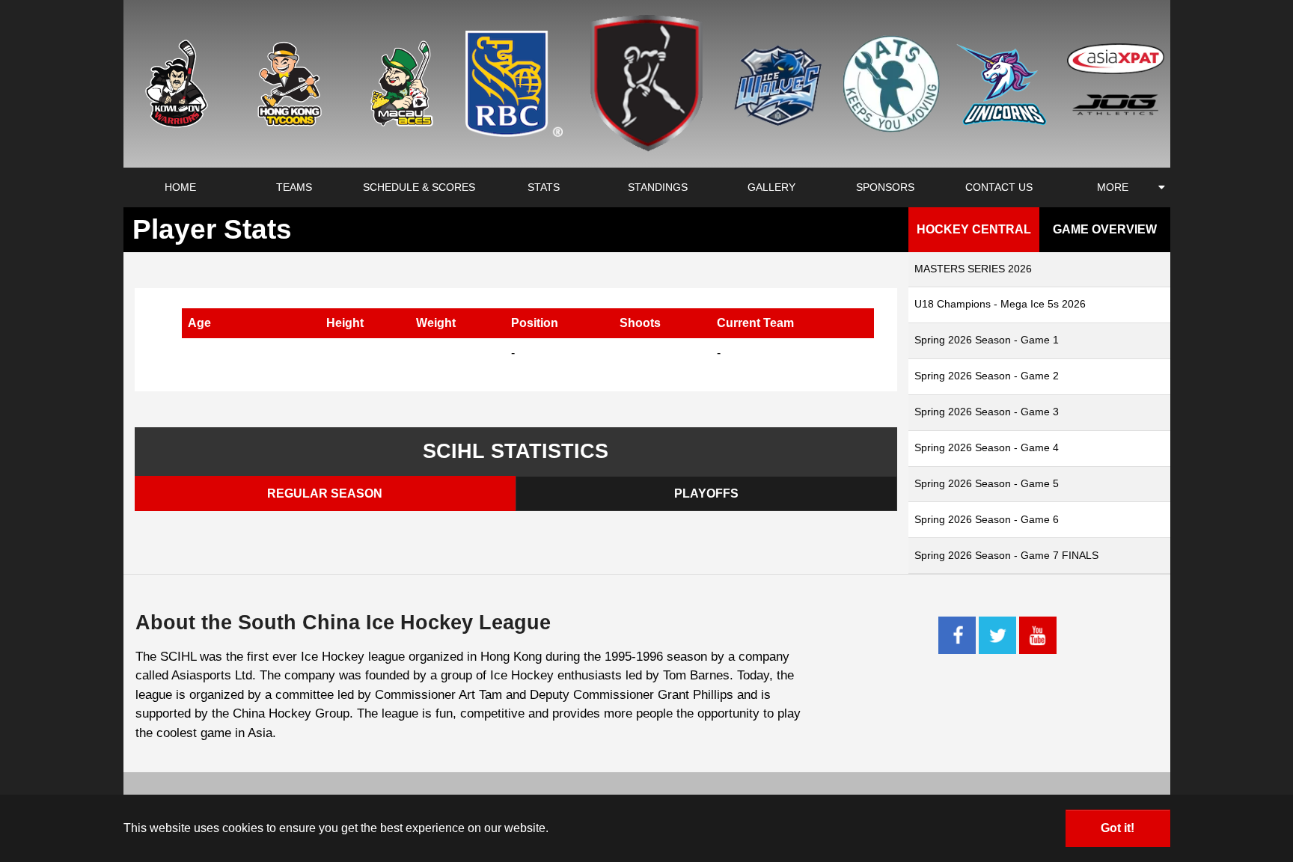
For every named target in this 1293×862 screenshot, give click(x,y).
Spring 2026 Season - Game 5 (986, 483)
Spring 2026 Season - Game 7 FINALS (1006, 555)
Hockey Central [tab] (974, 229)
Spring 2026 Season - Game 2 (986, 376)
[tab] (325, 493)
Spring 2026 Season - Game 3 (986, 412)
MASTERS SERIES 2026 (973, 269)
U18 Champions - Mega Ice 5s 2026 (1000, 304)
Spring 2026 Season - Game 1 (986, 340)
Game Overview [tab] (1105, 229)
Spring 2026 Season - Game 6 (986, 519)
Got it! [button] (1117, 828)
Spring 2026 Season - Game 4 (986, 447)
